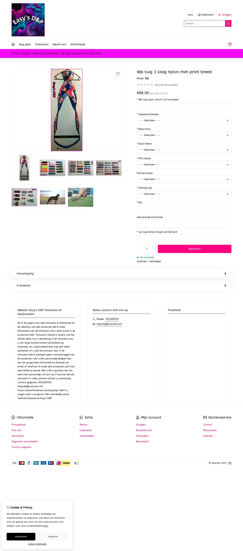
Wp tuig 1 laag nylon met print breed (81, 53)
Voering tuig (144, 187)
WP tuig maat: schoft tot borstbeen (158, 99)
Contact (207, 424)
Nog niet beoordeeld (166, 85)
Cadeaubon (86, 430)
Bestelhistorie (144, 430)
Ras (139, 202)
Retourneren (210, 430)
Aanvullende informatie (150, 217)
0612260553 (112, 319)
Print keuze (144, 158)
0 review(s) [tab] (24, 285)
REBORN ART (59, 44)
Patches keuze (145, 173)
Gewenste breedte (148, 114)
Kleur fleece (144, 143)
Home (15, 53)
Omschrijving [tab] (25, 273)
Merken (83, 424)
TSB (229, 463)
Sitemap (208, 436)
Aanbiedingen (87, 436)
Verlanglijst (142, 436)
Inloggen (141, 424)
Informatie (78, 44)
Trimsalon (41, 44)
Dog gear (25, 44)
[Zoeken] (228, 23)
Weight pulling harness (45, 53)
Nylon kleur (144, 129)
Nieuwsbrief (142, 441)
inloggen (226, 14)
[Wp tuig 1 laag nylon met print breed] (67, 150)
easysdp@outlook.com (109, 324)
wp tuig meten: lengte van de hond (157, 232)
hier (46, 526)
